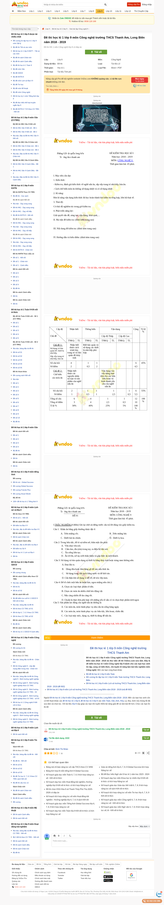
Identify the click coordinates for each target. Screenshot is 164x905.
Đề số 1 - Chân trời (20, 261)
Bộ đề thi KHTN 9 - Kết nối (23, 215)
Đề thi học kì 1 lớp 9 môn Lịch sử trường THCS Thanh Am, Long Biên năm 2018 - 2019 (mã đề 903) (89, 689)
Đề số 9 (16, 414)
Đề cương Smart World (21, 494)
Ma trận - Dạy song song (22, 204)
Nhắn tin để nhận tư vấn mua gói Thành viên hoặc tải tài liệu (83, 18)
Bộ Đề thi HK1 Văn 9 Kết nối (24, 124)
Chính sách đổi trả (42, 884)
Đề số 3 (16, 281)
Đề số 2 (16, 273)
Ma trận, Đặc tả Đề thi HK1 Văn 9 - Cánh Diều (26, 178)
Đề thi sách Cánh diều (21, 814)
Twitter (60, 878)
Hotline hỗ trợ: (84, 21)
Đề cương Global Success (23, 486)
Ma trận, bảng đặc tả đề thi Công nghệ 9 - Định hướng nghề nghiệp (26, 677)
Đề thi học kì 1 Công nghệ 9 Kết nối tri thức (25, 703)
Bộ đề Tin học (18, 84)
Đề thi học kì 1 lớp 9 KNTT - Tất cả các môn (26, 52)
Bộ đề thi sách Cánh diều (22, 61)
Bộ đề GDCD (18, 73)
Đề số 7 (16, 406)
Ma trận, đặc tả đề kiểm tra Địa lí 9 (26, 529)
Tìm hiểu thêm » (52, 86)
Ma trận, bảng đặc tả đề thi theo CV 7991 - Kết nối (25, 832)
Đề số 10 (16, 418)
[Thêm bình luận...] (101, 842)
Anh (117, 701)
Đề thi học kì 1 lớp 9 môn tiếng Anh (25, 473)
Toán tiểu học (86, 878)
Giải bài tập (85, 875)
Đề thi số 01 (17, 352)
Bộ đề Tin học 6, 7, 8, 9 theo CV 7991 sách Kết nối (25, 777)
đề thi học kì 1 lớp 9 (71, 701)
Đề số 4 (16, 284)
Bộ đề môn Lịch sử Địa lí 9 (23, 81)
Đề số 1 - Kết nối (19, 258)
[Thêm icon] (54, 836)
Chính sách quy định (42, 872)
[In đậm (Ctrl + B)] (59, 836)
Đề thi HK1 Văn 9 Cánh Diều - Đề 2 (25, 172)
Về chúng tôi (16, 872)
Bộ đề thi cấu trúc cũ (21, 783)
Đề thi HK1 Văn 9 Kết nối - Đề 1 (25, 128)
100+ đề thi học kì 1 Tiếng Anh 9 (25, 501)
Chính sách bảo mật (42, 878)
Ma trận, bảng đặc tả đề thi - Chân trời (26, 661)
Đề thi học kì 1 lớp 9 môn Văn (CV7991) (24, 118)
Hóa (122, 701)
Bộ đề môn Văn (19, 69)
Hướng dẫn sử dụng (19, 875)
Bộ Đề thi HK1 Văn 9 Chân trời (25, 142)
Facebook (61, 872)
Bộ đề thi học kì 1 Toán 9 (22, 65)
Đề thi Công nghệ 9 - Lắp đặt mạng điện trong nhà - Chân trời (25, 667)
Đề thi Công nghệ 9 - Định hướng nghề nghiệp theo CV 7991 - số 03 (26, 697)
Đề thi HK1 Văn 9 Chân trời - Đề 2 (26, 150)
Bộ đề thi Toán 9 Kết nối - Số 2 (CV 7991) (25, 343)
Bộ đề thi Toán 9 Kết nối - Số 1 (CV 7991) (25, 317)
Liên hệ (15, 884)
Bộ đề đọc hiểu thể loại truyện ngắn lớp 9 (24, 104)
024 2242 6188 (124, 891)
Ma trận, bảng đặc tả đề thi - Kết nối (25, 755)
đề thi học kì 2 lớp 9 (89, 701)
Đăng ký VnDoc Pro (19, 878)
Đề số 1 (16, 277)
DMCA (37, 887)
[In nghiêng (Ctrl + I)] (64, 836)
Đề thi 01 (16, 587)
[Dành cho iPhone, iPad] (108, 878)
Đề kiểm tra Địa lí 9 (20, 525)
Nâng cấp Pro (134, 4)
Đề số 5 (16, 338)
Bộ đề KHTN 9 (18, 77)
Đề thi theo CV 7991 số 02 (23, 616)
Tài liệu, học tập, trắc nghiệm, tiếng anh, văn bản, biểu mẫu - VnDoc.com (26, 4)
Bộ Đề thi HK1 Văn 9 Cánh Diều (25, 160)
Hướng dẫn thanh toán (43, 881)
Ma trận (16, 379)
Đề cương (17, 802)
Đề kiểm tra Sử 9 (19, 548)
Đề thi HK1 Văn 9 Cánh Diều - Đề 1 (25, 165)
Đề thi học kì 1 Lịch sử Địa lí (23, 552)
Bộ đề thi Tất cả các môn (22, 47)
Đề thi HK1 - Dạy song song (23, 207)
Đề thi (15, 296)
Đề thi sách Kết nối (20, 734)
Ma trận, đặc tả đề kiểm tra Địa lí (25, 545)
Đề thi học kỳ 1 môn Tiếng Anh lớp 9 (26, 97)
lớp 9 (74, 704)
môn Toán (106, 701)
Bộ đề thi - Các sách (20, 196)
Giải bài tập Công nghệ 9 (79, 29)
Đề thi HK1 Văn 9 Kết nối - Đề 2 (25, 132)
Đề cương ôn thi (19, 648)
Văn (113, 701)
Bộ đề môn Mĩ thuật (20, 88)
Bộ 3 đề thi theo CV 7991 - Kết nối (26, 837)
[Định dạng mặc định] (70, 836)
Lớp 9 (47, 29)
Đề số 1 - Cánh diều (20, 265)
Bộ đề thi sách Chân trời (22, 57)
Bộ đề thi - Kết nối (20, 761)
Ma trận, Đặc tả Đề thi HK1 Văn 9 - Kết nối (26, 137)
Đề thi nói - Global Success (23, 482)
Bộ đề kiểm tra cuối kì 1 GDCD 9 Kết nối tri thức (25, 599)
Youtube (61, 875)
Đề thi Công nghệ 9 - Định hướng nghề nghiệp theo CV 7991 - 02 (25, 690)
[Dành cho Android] (108, 881)
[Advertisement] (97, 297)
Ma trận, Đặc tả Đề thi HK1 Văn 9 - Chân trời (26, 155)
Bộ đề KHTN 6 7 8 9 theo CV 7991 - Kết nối (26, 110)
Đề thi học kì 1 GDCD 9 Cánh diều (26, 632)
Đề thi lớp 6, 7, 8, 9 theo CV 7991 (25, 612)
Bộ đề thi (16, 288)
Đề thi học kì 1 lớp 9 (59, 29)
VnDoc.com (43, 29)
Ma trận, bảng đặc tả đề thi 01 (24, 583)
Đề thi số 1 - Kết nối (20, 518)
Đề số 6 (16, 402)
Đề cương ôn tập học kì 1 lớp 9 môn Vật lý (25, 42)
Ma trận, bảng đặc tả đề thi (23, 348)
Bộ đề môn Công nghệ (21, 92)
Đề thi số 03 (17, 360)
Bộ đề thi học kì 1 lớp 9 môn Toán (100, 674)
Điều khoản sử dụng (42, 875)
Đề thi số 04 (17, 364)
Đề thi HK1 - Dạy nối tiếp (22, 211)
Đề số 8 (16, 410)
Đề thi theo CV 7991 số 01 (23, 609)
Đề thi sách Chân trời (21, 537)
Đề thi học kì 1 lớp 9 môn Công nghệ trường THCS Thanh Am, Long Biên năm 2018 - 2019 (88, 698)
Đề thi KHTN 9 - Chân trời (23, 250)
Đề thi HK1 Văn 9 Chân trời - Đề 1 (26, 146)
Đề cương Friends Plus (21, 490)
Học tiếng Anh (86, 872)
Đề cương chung (19, 572)
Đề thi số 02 (17, 356)
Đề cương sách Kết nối (21, 375)
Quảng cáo (16, 881)
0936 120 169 (20, 887)
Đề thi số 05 (17, 368)
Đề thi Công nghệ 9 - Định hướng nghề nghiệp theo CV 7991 (25, 684)
